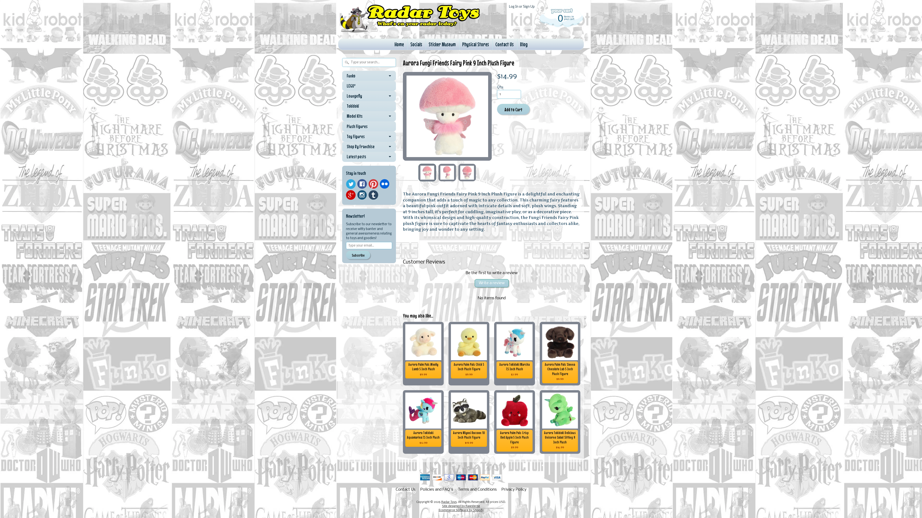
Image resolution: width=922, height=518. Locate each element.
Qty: (500, 87)
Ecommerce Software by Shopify (461, 510)
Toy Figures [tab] (356, 136)
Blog (524, 44)
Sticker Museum (442, 44)
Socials (416, 44)
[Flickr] (384, 184)
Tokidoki (353, 106)
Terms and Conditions (477, 489)
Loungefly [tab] (354, 96)
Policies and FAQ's (436, 489)
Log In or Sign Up (522, 7)
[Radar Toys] (410, 31)
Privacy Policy (514, 489)
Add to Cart (513, 109)
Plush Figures (357, 126)
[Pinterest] (373, 184)
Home (399, 44)
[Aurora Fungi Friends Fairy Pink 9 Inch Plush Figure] (427, 172)
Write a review (492, 283)
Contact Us (504, 44)
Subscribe (358, 255)
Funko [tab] (351, 75)
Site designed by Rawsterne (461, 506)
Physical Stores (475, 44)
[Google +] (351, 195)
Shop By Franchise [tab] (361, 146)
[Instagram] (362, 195)
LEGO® (351, 85)
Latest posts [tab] (356, 156)
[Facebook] (362, 184)
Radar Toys (449, 502)
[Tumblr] (373, 195)
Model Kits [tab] (355, 116)
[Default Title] (447, 116)
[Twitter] (351, 184)
